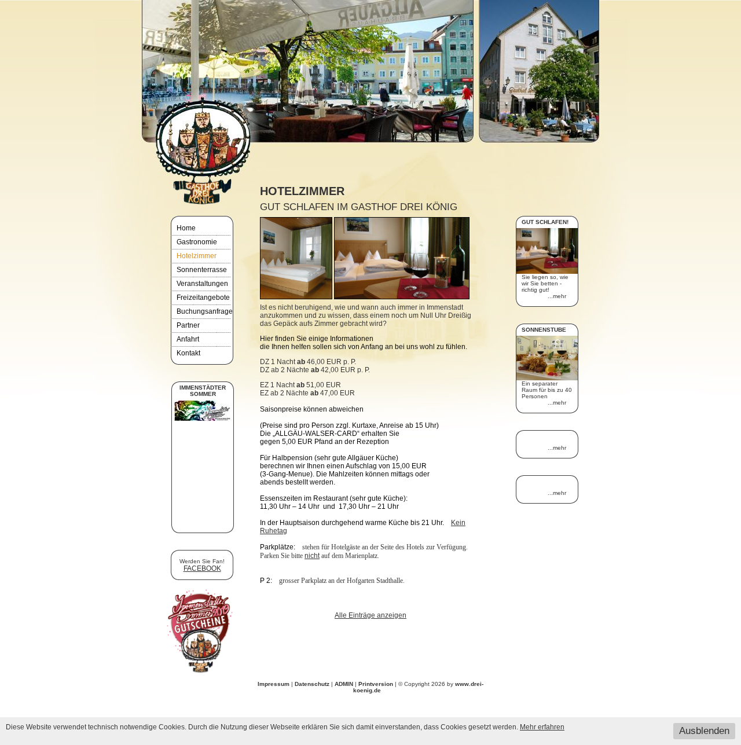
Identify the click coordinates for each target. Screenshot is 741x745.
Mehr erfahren (542, 727)
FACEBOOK (202, 568)
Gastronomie (197, 242)
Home (186, 228)
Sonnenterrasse (202, 270)
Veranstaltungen (202, 284)
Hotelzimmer (197, 256)
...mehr (557, 296)
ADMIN (344, 684)
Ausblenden (704, 730)
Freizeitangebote (203, 297)
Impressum (273, 684)
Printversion (376, 684)
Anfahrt (188, 339)
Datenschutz (312, 684)
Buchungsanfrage (205, 311)
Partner (188, 325)
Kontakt (188, 353)
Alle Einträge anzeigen (370, 615)
